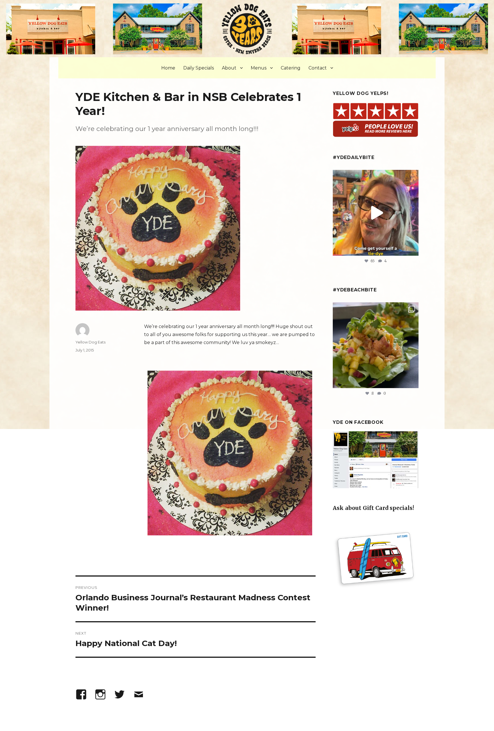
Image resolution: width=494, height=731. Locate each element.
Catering (290, 68)
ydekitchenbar (374, 308)
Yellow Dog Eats (90, 342)
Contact (317, 68)
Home (168, 68)
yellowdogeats (374, 175)
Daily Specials (198, 68)
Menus (258, 68)
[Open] (376, 213)
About (229, 68)
